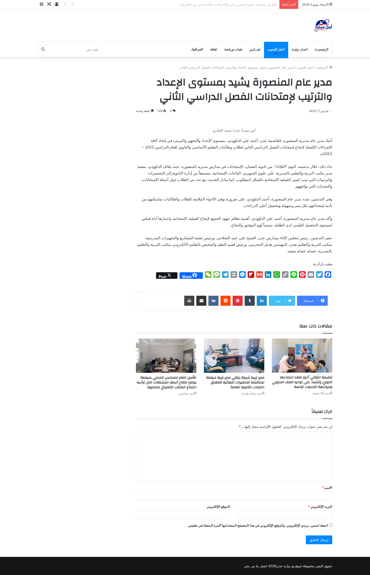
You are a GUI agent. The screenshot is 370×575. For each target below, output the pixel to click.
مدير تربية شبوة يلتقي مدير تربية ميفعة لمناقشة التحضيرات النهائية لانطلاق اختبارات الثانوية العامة (235, 382)
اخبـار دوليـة (300, 49)
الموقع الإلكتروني (218, 506)
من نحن (249, 566)
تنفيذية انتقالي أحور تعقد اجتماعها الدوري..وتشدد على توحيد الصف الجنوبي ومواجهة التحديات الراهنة (302, 382)
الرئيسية (323, 67)
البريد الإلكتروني (320, 506)
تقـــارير (255, 49)
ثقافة (213, 49)
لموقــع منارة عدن (289, 566)
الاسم (327, 488)
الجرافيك (197, 49)
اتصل (263, 566)
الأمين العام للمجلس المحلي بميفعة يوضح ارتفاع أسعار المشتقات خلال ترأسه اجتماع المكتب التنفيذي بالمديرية (166, 382)
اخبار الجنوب (276, 49)
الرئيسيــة (321, 49)
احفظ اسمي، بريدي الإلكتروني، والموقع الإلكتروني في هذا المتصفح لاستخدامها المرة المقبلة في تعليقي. (258, 525)
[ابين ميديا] (323, 25)
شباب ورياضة (233, 49)
